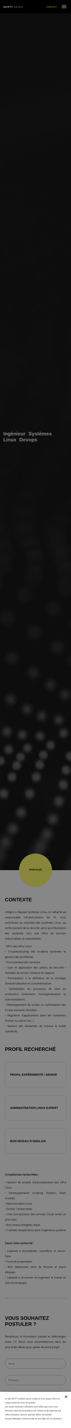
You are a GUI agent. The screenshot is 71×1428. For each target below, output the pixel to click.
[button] (66, 1396)
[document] (35, 714)
